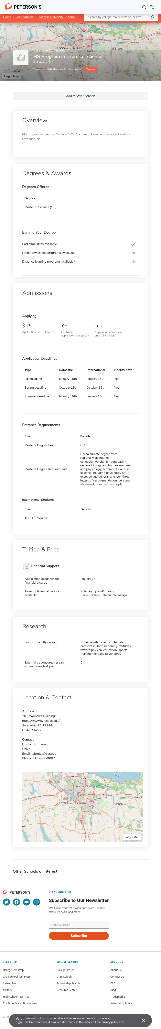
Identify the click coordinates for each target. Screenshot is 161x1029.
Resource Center (67, 990)
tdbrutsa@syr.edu (43, 754)
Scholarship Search (68, 983)
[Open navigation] (152, 7)
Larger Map (11, 76)
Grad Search (64, 976)
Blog (113, 990)
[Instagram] (36, 902)
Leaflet (114, 24)
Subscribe (79, 936)
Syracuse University (50, 17)
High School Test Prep (16, 996)
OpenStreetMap (134, 24)
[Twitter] (6, 902)
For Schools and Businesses (20, 1003)
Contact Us (117, 976)
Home (7, 17)
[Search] (144, 7)
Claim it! (90, 69)
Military (7, 990)
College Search (65, 970)
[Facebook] (16, 902)
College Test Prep (13, 970)
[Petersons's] (23, 7)
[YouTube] (26, 902)
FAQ (112, 983)
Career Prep (10, 983)
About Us (116, 970)
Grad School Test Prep (16, 976)
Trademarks (117, 996)
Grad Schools (24, 17)
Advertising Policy (121, 1003)
